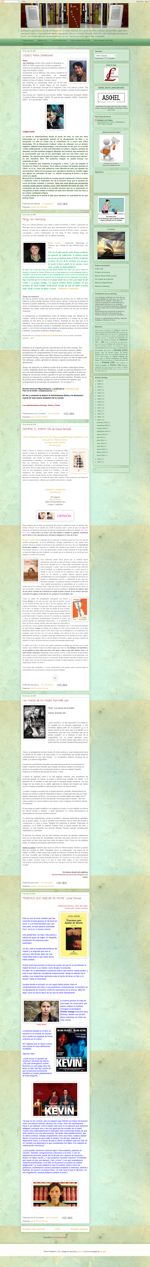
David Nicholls (55, 492)
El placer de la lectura (49, 335)
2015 (99, 414)
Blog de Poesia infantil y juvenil (105, 276)
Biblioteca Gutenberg (102, 286)
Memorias (122, 348)
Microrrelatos (99, 350)
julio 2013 (100, 437)
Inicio (57, 1229)
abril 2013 (100, 446)
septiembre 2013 (103, 431)
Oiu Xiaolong (42, 207)
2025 (99, 384)
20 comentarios (47, 685)
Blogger (103, 1251)
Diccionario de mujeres (109, 336)
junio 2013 (101, 440)
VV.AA (106, 369)
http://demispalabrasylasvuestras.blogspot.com (70, 875)
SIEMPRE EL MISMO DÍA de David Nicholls (47, 429)
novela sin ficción (122, 369)
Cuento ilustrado (111, 334)
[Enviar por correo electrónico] (58, 204)
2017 (99, 408)
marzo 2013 (101, 449)
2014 (99, 417)
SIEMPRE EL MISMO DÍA (55, 490)
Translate (111, 58)
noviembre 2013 (103, 425)
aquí (32, 338)
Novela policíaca (120, 360)
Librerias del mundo (114, 344)
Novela (33, 207)
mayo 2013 (101, 443)
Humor (106, 342)
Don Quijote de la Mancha (104, 279)
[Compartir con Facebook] (64, 204)
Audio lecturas (99, 330)
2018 (99, 405)
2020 (99, 399)
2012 (99, 459)
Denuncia (97, 336)
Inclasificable (114, 342)
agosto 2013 (101, 434)
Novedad (108, 350)
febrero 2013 (101, 452)
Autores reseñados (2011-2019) (33, 44)
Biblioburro (108, 330)
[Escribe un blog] (60, 204)
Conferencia (122, 332)
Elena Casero (54, 243)
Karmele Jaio (35, 886)
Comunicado (111, 332)
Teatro (99, 369)
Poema (97, 362)
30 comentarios (46, 883)
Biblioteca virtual (119, 330)
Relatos (113, 365)
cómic (114, 369)
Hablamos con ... (43, 40)
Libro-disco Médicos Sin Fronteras (111, 346)
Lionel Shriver (35, 1221)
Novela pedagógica (107, 360)
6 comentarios (47, 204)
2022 (99, 393)
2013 (99, 420)
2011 (99, 462)
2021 (99, 396)
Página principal (28, 40)
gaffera (80, 1251)
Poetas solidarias (120, 362)
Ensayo (111, 338)
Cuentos (122, 334)
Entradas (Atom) (60, 1237)
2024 (99, 387)
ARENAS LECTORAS (105, 120)
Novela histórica (119, 354)
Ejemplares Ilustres (100, 338)
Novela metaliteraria (112, 358)
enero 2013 (101, 455)
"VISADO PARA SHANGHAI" (38, 56)
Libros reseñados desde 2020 (80, 40)
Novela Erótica (113, 352)
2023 (99, 390)
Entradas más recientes (34, 1229)
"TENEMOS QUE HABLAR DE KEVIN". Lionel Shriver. (52, 898)
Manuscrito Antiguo (112, 348)
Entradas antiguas (79, 1229)
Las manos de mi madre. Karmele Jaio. (46, 701)
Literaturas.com (72, 389)
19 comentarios (54, 413)
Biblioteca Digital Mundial (103, 283)
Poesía (105, 362)
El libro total (99, 269)
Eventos (97, 340)
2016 (99, 411)
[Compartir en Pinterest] (66, 204)
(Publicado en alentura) (68, 289)
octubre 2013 (102, 428)
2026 (99, 381)
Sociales (118, 367)
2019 (99, 402)
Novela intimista (48, 886)
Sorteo (125, 367)
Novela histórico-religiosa (102, 356)
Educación (121, 336)
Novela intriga (99, 358)
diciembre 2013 (102, 422)
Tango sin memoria (34, 219)
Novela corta (99, 352)
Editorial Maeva (55, 499)
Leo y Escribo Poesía (60, 40)
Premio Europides (101, 365)
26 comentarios (52, 1218)
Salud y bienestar (109, 367)
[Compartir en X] (62, 204)
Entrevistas (121, 338)
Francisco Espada (110, 340)
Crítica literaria (99, 334)
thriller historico (101, 371)
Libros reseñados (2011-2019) (103, 40)
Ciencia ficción (99, 332)
